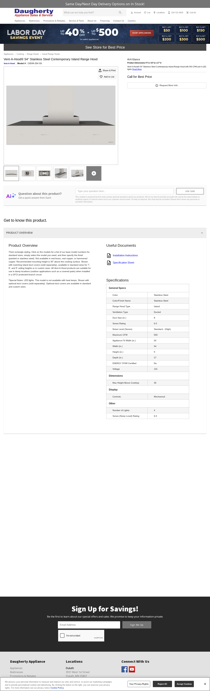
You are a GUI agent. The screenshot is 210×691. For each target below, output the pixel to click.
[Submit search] (120, 12)
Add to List (109, 76)
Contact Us (118, 21)
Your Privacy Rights (139, 684)
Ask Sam (190, 191)
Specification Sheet (123, 262)
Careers (132, 21)
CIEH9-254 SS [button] (35, 63)
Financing (105, 21)
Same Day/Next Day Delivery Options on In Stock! (105, 4)
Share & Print (109, 70)
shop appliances (141, 33)
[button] (132, 12)
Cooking (20, 54)
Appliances (20, 21)
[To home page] (34, 12)
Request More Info (169, 85)
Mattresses (34, 21)
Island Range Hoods (51, 54)
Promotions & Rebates (54, 21)
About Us (91, 21)
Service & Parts (76, 21)
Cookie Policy (57, 688)
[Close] (205, 684)
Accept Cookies (184, 684)
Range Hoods (33, 54)
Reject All (162, 684)
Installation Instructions (125, 255)
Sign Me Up (136, 624)
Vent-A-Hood (9, 63)
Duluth (70, 668)
